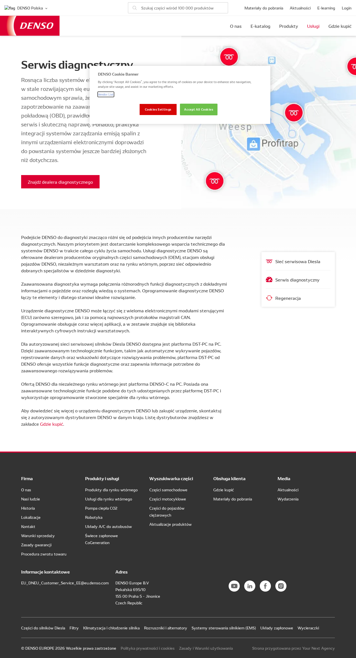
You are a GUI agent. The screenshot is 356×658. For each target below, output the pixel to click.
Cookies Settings (158, 109)
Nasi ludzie (30, 499)
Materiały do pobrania (263, 8)
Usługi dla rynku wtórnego (108, 499)
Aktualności (300, 8)
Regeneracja (288, 298)
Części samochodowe (168, 489)
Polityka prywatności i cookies (148, 648)
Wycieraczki (308, 627)
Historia (28, 508)
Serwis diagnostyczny (297, 279)
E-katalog (260, 26)
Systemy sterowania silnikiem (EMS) (224, 627)
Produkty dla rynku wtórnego (111, 489)
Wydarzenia (288, 499)
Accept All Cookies (198, 109)
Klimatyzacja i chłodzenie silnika (111, 627)
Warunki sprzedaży (38, 535)
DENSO (30, 26)
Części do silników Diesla (43, 627)
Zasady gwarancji (36, 544)
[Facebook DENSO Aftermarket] (265, 586)
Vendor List (106, 94)
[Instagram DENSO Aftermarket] (280, 586)
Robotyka (93, 517)
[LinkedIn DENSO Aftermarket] (249, 586)
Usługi (313, 26)
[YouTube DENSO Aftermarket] (234, 586)
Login (347, 8)
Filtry (74, 627)
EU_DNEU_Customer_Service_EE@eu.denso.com (65, 582)
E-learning (326, 8)
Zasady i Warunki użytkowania (206, 648)
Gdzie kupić (340, 26)
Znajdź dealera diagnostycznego (60, 182)
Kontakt (28, 526)
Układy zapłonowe (276, 627)
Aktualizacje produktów (170, 524)
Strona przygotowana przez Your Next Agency (293, 648)
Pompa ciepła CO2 (101, 508)
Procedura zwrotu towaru (43, 554)
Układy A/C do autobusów (108, 526)
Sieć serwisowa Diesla (297, 261)
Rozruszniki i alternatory (165, 627)
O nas (236, 26)
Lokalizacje (31, 517)
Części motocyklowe (167, 499)
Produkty (288, 26)
